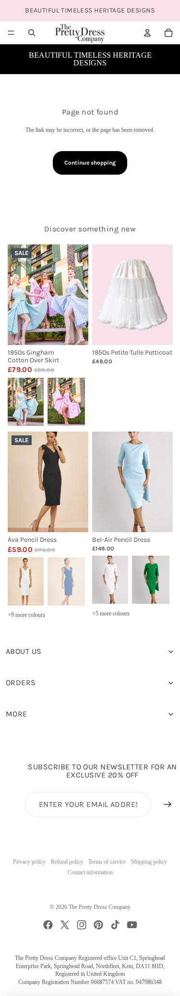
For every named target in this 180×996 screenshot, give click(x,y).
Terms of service (107, 861)
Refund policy (67, 861)
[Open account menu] (147, 32)
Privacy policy (29, 861)
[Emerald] (150, 579)
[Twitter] (65, 925)
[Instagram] (81, 925)
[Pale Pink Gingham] (66, 401)
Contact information (90, 872)
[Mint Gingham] (25, 401)
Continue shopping (90, 162)
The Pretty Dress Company (100, 907)
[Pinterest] (98, 925)
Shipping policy (149, 861)
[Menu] (11, 33)
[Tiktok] (115, 925)
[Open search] (31, 32)
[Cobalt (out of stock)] (66, 581)
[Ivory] (25, 581)
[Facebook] (48, 925)
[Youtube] (132, 925)
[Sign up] (167, 804)
